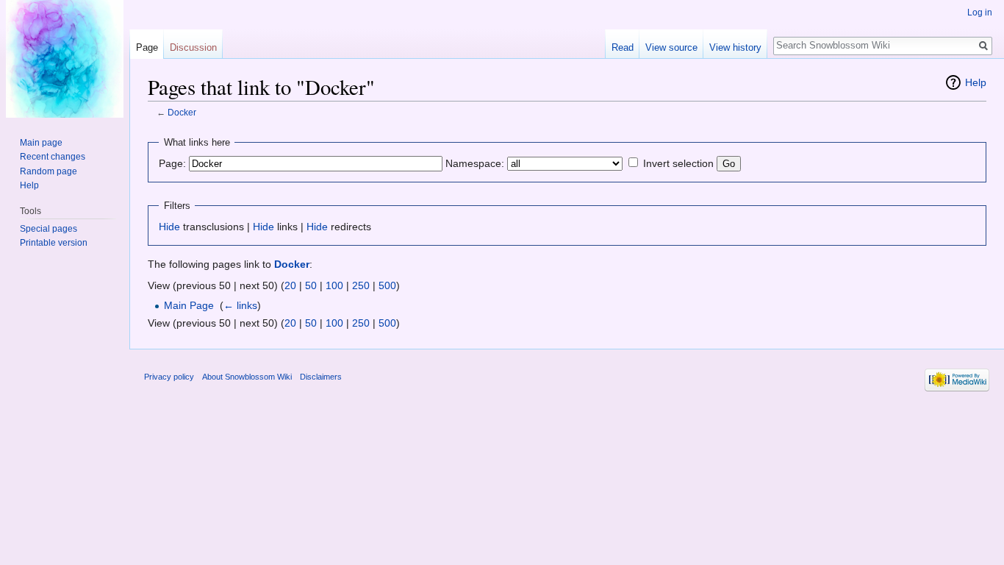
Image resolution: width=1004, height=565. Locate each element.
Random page (48, 171)
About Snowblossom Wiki (247, 376)
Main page (41, 143)
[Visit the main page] (64, 59)
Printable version (53, 243)
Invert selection (678, 163)
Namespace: (474, 163)
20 (290, 285)
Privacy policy (169, 376)
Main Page (189, 305)
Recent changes (52, 157)
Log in (979, 12)
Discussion (193, 47)
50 (311, 285)
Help (975, 82)
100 (334, 285)
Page (147, 47)
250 (361, 285)
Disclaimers (321, 376)
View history (735, 47)
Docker (182, 112)
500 (387, 285)
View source (671, 47)
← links (240, 305)
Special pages (48, 229)
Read (623, 47)
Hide (169, 226)
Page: (172, 163)
